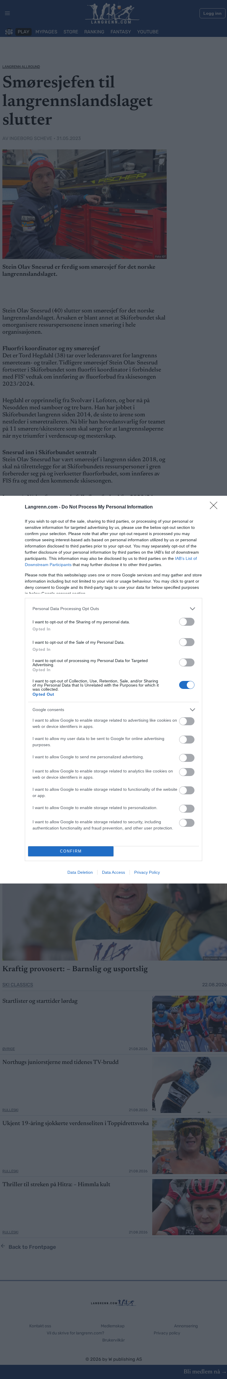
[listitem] (113, 609)
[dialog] (113, 690)
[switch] (186, 622)
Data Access (113, 872)
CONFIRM (71, 851)
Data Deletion (80, 872)
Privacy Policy (147, 872)
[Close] (215, 507)
